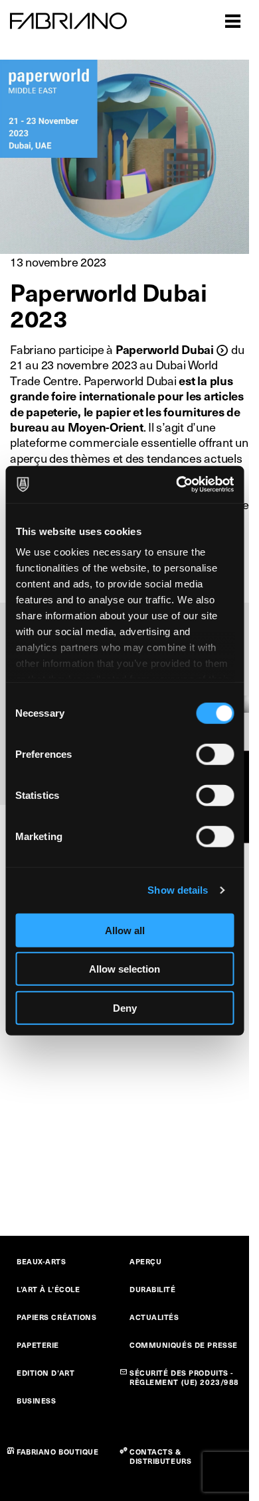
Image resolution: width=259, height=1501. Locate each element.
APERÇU (145, 1261)
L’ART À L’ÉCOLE (48, 1289)
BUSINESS (36, 1401)
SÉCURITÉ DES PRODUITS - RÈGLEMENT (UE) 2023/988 (184, 1377)
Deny (125, 1007)
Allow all (125, 929)
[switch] (215, 753)
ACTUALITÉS (154, 1317)
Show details (177, 890)
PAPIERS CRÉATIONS (57, 1317)
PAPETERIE (38, 1345)
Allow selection (124, 969)
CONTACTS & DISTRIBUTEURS (160, 1456)
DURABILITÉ (153, 1289)
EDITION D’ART (45, 1373)
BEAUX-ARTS (41, 1261)
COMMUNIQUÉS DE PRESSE (184, 1345)
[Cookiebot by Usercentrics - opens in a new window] (177, 484)
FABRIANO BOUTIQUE (58, 1452)
